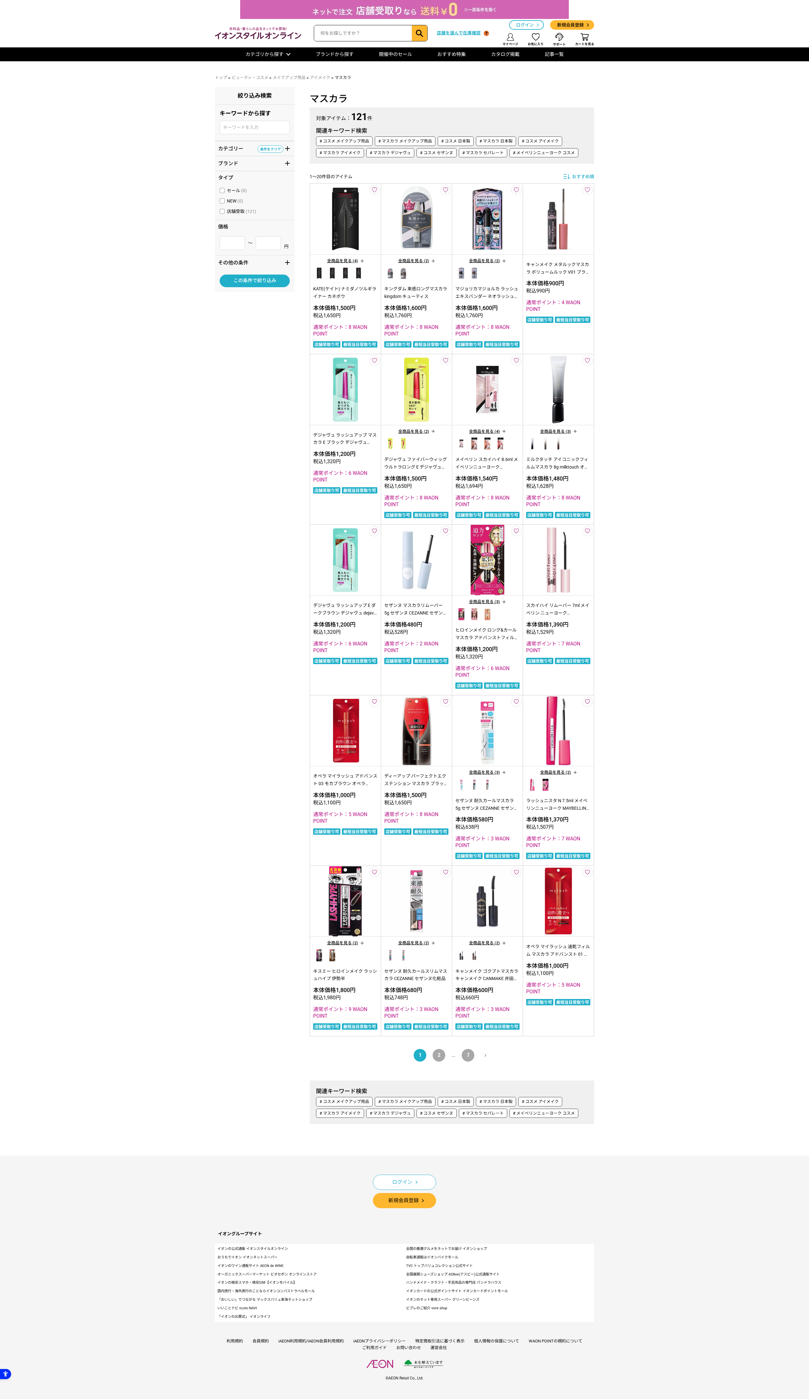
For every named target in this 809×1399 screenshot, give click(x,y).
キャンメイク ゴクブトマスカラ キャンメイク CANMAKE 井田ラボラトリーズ (486, 979)
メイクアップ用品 (289, 77)
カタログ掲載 (505, 54)
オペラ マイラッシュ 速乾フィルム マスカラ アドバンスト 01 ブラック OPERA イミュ (558, 954)
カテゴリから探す (264, 54)
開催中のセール (395, 54)
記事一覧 (554, 54)
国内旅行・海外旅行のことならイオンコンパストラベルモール (266, 1291)
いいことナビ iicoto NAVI (237, 1308)
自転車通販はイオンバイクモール (432, 1257)
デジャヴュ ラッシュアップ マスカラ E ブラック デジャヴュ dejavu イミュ (345, 443)
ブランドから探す (335, 54)
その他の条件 (249, 262)
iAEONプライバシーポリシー (379, 1341)
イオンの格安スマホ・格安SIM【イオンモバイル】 (257, 1283)
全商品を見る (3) (555, 431)
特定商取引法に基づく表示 (440, 1341)
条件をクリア (270, 148)
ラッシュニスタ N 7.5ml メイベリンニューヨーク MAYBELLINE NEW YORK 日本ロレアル (557, 808)
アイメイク (320, 77)
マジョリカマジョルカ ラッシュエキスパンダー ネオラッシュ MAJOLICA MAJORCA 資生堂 (486, 296)
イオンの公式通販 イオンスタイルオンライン (252, 1249)
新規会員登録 (570, 24)
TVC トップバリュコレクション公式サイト (439, 1266)
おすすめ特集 (451, 54)
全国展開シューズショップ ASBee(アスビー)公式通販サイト (453, 1274)
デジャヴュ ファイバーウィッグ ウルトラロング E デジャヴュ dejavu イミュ (415, 467)
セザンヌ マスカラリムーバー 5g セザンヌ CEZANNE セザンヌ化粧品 (415, 613)
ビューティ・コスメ (250, 77)
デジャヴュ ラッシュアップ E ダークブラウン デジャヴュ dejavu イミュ (344, 613)
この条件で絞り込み (255, 281)
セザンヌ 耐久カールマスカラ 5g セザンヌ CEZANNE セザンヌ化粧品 (486, 808)
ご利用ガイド (374, 1347)
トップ (221, 77)
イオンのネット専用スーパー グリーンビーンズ (442, 1300)
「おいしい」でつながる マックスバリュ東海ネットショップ (264, 1300)
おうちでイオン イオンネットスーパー (247, 1257)
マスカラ (343, 77)
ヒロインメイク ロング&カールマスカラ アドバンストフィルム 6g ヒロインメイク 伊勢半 (487, 637)
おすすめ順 (583, 176)
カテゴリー (249, 148)
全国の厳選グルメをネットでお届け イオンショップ (446, 1249)
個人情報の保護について (496, 1341)
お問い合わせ (408, 1347)
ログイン (525, 24)
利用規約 (235, 1341)
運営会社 (438, 1347)
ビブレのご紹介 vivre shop (426, 1308)
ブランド (249, 163)
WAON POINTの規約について (555, 1341)
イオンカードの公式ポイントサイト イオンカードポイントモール (457, 1291)
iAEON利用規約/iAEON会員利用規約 (311, 1341)
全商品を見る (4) (342, 260)
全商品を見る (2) (413, 260)
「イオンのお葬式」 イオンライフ (244, 1317)
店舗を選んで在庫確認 (459, 32)
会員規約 (260, 1341)
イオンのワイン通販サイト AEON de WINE (250, 1266)
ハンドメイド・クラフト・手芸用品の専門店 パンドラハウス (453, 1283)
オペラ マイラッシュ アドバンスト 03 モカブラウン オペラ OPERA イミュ (345, 783)
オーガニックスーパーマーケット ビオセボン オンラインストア (267, 1274)
